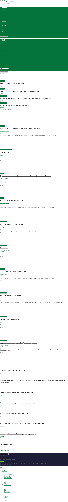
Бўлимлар (4, 25)
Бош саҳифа (4, 7)
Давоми (1, 160)
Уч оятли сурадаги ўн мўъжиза (10, 295)
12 (0, 396)
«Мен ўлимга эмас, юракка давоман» (12, 224)
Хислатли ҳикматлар (8, 15)
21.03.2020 (2, 275)
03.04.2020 (2, 251)
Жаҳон (5, 9)
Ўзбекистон (6, 8)
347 (0, 324)
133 (0, 447)
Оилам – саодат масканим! (9, 12)
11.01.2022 (2, 100)
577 (0, 108)
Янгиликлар (4, 40)
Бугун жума (4, 248)
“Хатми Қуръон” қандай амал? (10, 319)
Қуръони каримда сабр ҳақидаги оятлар (13, 272)
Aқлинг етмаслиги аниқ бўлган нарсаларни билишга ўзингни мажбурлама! (25, 176)
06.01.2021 (2, 227)
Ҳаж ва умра (6, 30)
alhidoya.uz (5, 463)
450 (0, 94)
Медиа (3, 17)
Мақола (5, 32)
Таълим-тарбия (7, 13)
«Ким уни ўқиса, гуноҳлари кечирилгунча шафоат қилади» (20, 128)
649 (0, 205)
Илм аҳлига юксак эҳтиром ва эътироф (13, 370)
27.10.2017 (2, 346)
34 (0, 437)
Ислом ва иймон (7, 29)
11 (0, 385)
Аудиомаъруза (6, 34)
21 (0, 373)
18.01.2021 (2, 179)
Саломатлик (6, 16)
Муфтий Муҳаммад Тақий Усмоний (12, 83)
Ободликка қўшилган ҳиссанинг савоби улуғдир (16, 392)
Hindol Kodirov (9, 464)
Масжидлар (6, 24)
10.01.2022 (2, 107)
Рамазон (5, 27)
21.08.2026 (2, 395)
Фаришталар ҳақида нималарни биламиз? (14, 105)
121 (0, 348)
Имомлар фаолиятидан (8, 55)
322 (0, 87)
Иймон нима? (4, 152)
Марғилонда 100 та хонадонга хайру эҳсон (14, 413)
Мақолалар (4, 10)
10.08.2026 (2, 446)
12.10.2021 (2, 155)
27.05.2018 (2, 322)
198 (0, 181)
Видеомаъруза (7, 33)
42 (0, 427)
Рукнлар (6, 109)
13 (0, 416)
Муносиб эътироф (6, 444)
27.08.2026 (2, 372)
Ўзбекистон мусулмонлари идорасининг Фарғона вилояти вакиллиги (33, 463)
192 (0, 229)
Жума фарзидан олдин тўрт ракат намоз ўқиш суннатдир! (19, 91)
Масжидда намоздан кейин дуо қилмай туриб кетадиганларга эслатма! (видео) (27, 98)
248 (0, 253)
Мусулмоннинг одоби (8, 11)
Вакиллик (4, 21)
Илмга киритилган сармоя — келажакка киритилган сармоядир (22, 423)
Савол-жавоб (6, 28)
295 (0, 157)
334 (0, 133)
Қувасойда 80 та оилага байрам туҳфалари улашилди (18, 434)
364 (0, 101)
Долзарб (2, 173)
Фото (5, 19)
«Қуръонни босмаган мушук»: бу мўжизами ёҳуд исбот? (18, 343)
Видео (5, 18)
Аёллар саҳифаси (7, 48)
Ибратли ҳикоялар (7, 14)
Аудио (5, 20)
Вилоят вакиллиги (7, 22)
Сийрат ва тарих (7, 62)
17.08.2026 (2, 426)
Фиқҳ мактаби (6, 23)
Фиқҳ (5, 26)
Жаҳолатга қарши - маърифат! (6, 149)
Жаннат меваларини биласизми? (11, 200)
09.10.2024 (2, 86)
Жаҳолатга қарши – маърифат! (7, 31)
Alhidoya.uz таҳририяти (4, 85)
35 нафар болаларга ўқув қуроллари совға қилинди (17, 403)
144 (0, 300)
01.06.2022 (2, 93)
